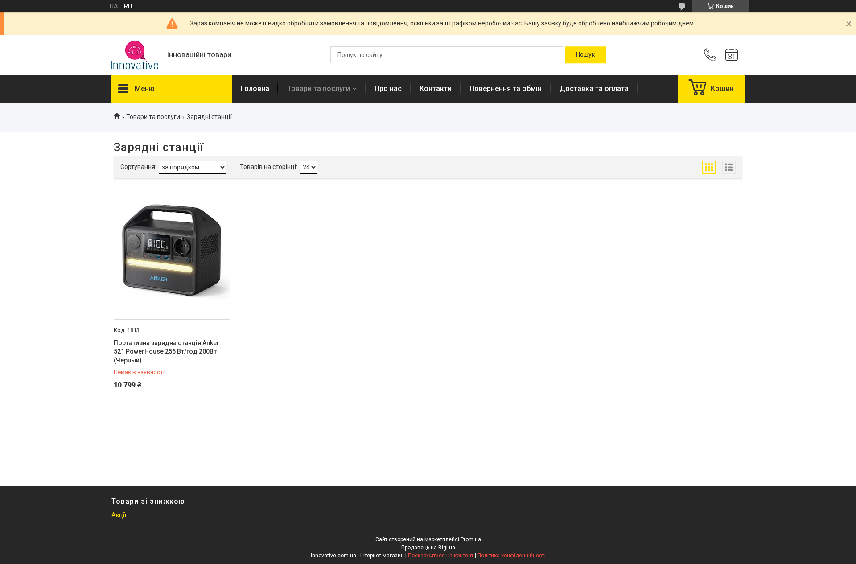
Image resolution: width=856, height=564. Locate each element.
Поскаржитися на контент (440, 555)
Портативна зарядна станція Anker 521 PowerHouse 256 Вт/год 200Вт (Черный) (166, 351)
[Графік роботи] (731, 55)
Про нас (388, 88)
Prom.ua (471, 539)
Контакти (436, 88)
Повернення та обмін (505, 88)
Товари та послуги (318, 88)
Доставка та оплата (594, 88)
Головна (255, 88)
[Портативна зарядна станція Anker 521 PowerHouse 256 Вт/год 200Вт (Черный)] (172, 252)
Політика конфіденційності (511, 555)
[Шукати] (585, 54)
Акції (118, 515)
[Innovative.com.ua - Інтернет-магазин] (134, 55)
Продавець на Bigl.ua (428, 547)
